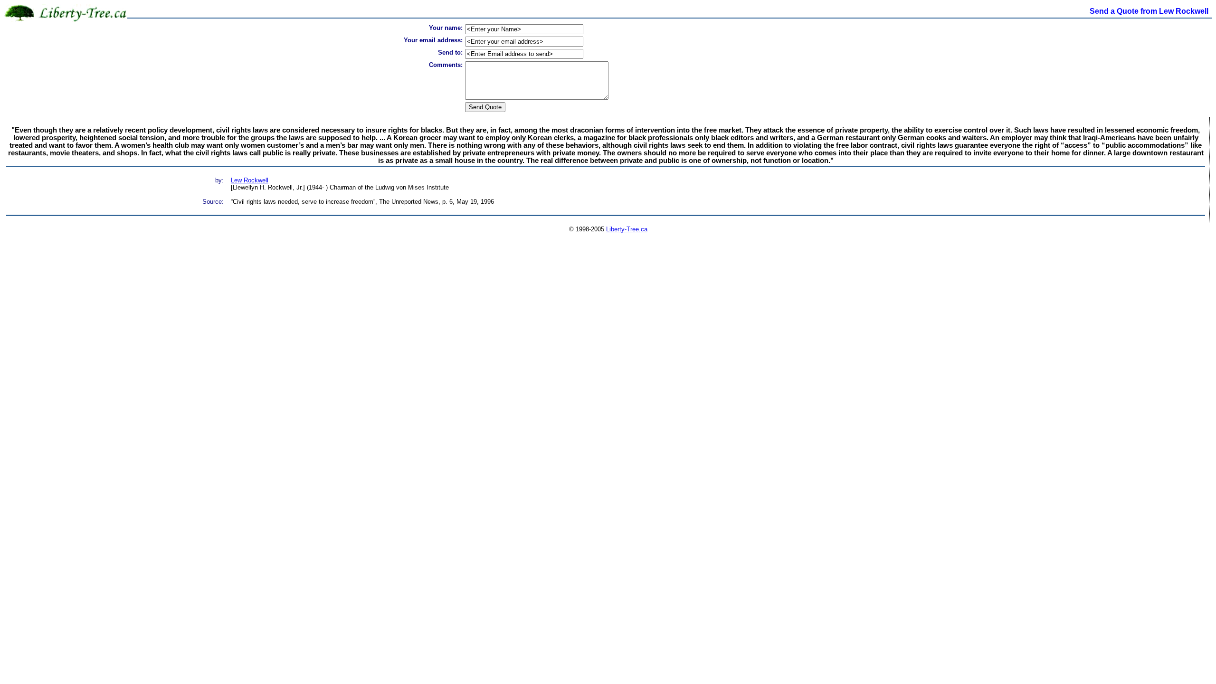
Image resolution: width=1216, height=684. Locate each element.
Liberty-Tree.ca (626, 229)
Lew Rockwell (249, 180)
